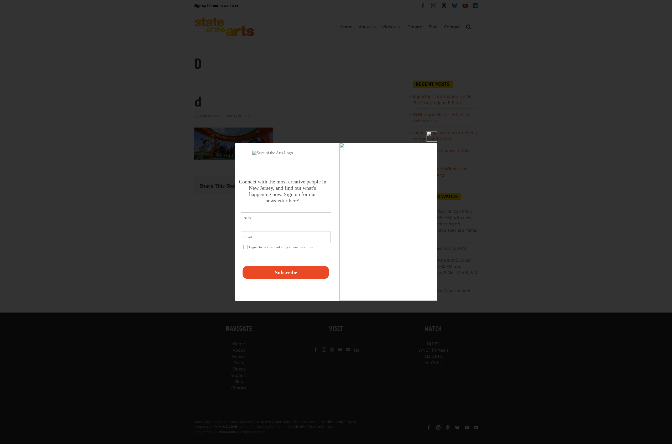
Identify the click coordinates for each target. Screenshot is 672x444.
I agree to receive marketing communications (281, 247)
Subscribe (286, 272)
